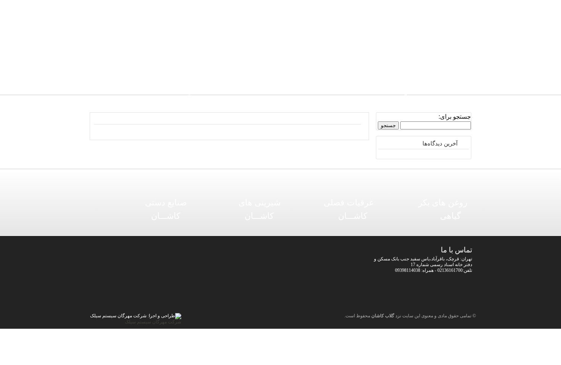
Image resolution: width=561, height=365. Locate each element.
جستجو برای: (454, 116)
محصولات (340, 65)
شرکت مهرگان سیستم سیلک (153, 322)
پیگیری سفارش (226, 65)
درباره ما (187, 65)
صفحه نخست (378, 65)
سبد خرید (263, 65)
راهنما (302, 65)
